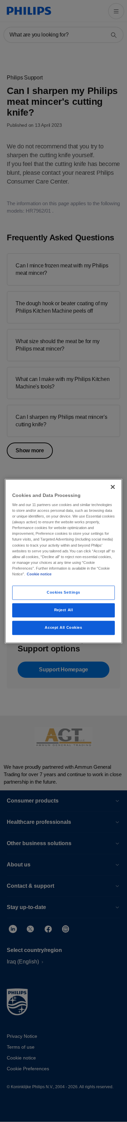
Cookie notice (39, 574)
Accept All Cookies (63, 627)
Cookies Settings (63, 592)
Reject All (63, 610)
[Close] (112, 486)
